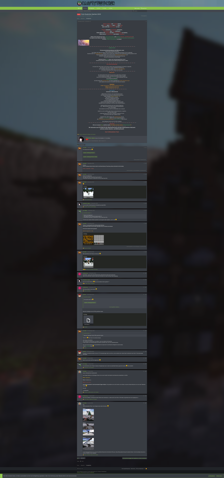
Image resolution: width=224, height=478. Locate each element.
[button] (95, 8)
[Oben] (144, 468)
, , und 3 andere (91, 392)
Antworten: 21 (88, 21)
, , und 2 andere (91, 454)
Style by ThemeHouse (102, 471)
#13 (145, 294)
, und (90, 206)
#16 (145, 358)
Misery (109, 138)
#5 (145, 181)
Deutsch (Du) (80, 468)
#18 (145, 371)
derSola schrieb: (87, 333)
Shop (102, 124)
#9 (145, 251)
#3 (145, 163)
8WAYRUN (92, 472)
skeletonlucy (85, 273)
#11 (145, 279)
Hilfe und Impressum (140, 468)
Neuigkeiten (144, 15)
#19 (145, 395)
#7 (145, 210)
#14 (145, 330)
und (88, 199)
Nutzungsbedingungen (126, 468)
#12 (145, 287)
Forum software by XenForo (87, 471)
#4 (145, 174)
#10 (145, 273)
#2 (145, 147)
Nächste (82, 144)
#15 (145, 351)
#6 (145, 203)
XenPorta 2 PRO (80, 472)
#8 (145, 223)
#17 (145, 363)
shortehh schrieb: (87, 212)
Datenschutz (133, 468)
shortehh (85, 147)
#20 (145, 402)
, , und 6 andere (87, 134)
